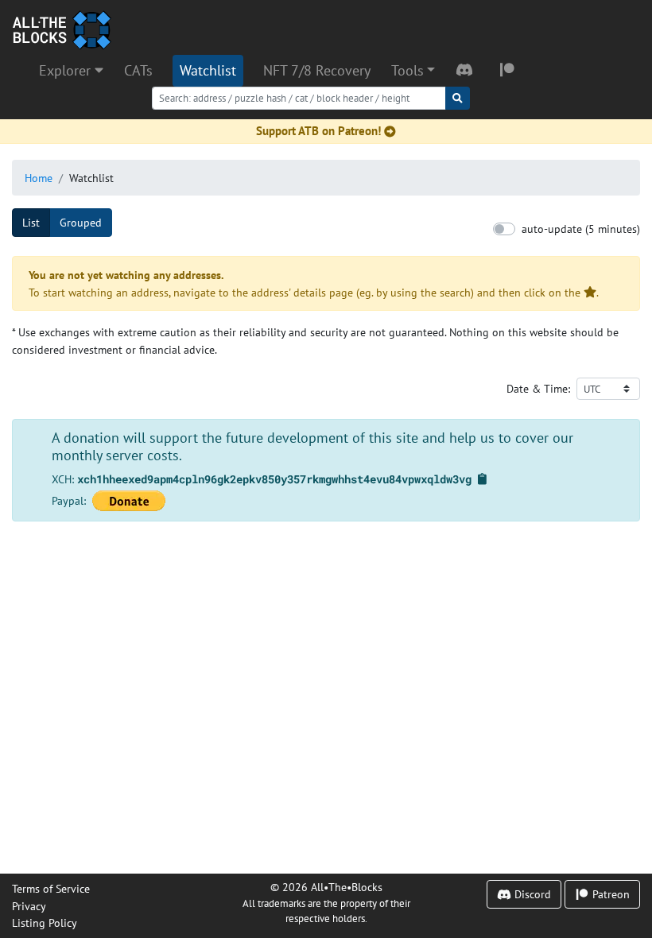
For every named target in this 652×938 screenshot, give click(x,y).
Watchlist (208, 70)
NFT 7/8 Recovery (317, 70)
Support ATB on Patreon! (318, 130)
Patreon (609, 893)
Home (38, 177)
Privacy (29, 905)
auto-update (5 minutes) (581, 228)
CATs (138, 70)
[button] (413, 71)
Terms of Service (51, 888)
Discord (531, 893)
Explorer (67, 70)
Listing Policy (44, 922)
